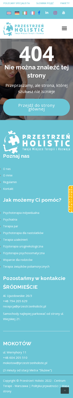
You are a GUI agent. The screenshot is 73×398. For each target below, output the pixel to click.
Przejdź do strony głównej (36, 107)
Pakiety (65, 3)
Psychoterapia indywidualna (21, 213)
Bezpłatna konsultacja (71, 199)
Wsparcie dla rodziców (17, 260)
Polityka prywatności (44, 386)
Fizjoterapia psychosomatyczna (24, 253)
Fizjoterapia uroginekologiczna (23, 246)
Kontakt (8, 189)
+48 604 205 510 (15, 357)
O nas (7, 169)
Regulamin (10, 182)
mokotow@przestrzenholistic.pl (25, 363)
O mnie (8, 175)
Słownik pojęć (45, 3)
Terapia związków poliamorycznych (26, 266)
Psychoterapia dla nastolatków (23, 233)
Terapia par (10, 226)
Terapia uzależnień (15, 240)
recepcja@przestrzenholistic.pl (24, 306)
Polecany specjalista (16, 3)
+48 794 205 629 (15, 301)
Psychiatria (10, 219)
